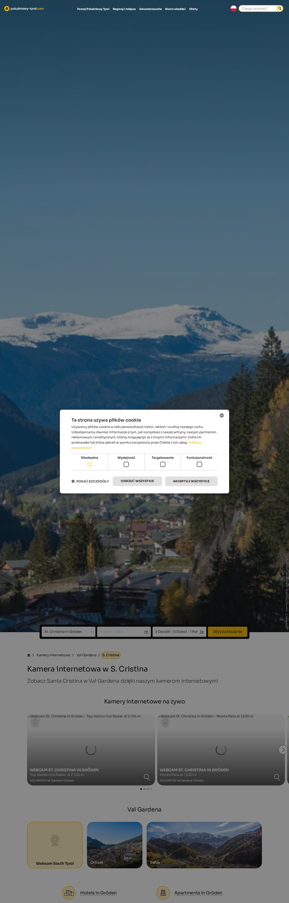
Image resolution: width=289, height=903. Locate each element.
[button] (90, 481)
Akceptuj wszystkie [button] (191, 481)
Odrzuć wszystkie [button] (137, 481)
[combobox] (222, 415)
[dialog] (144, 451)
